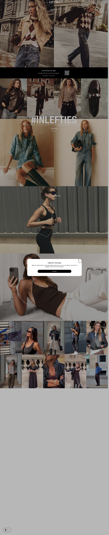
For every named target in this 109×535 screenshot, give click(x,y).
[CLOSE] (80, 261)
